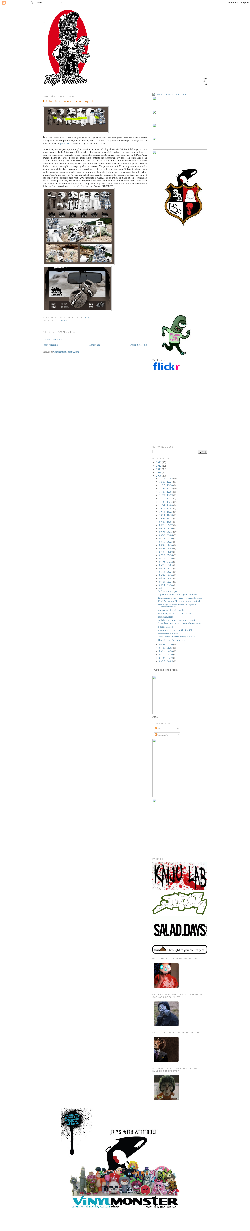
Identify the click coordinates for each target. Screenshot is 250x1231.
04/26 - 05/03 (166, 647)
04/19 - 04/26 (166, 651)
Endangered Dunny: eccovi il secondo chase (180, 597)
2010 (159, 472)
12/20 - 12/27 (166, 481)
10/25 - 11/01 (166, 508)
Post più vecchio (138, 344)
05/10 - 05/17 (166, 588)
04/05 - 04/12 (166, 657)
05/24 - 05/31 (166, 581)
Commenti (162, 734)
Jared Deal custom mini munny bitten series (179, 623)
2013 (159, 462)
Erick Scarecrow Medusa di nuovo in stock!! (180, 601)
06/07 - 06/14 (166, 575)
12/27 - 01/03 (166, 478)
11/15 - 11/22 (166, 498)
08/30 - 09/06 (166, 535)
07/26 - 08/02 (166, 551)
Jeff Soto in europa (167, 591)
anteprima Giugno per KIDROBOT (175, 630)
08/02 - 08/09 (166, 548)
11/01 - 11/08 (166, 505)
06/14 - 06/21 (166, 571)
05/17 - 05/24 (166, 585)
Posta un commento (52, 339)
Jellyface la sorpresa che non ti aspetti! (68, 101)
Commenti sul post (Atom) (66, 351)
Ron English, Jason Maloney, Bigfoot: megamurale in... (177, 605)
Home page (94, 344)
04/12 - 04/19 (166, 654)
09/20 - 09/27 (166, 525)
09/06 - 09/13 (166, 531)
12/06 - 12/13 (166, 488)
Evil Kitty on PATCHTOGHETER (175, 613)
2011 (159, 469)
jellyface (64, 143)
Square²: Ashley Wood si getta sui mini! (177, 594)
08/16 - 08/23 (166, 541)
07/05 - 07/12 (166, 561)
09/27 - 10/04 (166, 521)
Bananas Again (165, 616)
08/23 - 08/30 (166, 538)
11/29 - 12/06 (166, 491)
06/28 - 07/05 (166, 565)
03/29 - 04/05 (166, 661)
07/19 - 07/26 (166, 555)
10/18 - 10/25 (166, 511)
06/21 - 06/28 (166, 568)
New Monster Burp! (168, 633)
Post (159, 728)
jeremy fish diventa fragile (171, 609)
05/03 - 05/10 (166, 644)
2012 (159, 465)
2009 (159, 475)
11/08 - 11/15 (166, 501)
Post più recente (50, 344)
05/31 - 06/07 (166, 578)
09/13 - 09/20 (166, 528)
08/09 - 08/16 (166, 545)
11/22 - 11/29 (166, 495)
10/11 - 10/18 (166, 515)
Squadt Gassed (165, 626)
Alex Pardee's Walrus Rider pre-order (176, 636)
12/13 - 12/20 (166, 485)
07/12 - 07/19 (166, 558)
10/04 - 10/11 (166, 518)
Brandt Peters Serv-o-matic (171, 640)
